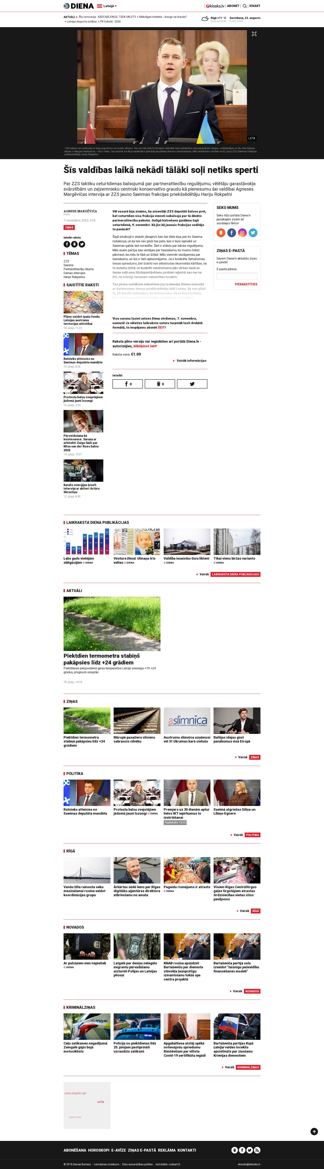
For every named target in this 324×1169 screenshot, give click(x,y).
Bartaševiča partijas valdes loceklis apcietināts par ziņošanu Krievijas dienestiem (233, 1049)
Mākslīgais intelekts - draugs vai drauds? (163, 16)
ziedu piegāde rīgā (75, 1093)
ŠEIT (161, 327)
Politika (74, 773)
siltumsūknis (96, 1120)
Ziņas (69, 227)
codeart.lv (174, 1164)
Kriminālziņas (80, 1007)
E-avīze (118, 1150)
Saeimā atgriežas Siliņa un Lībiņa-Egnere (235, 811)
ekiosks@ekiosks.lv (249, 1164)
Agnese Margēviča (80, 211)
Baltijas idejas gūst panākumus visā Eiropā (232, 739)
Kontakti (187, 1150)
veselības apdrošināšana (83, 1108)
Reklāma (167, 1150)
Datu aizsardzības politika (137, 1164)
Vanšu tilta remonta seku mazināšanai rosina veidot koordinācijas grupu (84, 891)
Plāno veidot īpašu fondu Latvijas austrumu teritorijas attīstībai (82, 320)
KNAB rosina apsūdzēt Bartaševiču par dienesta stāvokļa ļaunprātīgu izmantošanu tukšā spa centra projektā (183, 971)
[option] (162, 94)
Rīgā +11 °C (218, 18)
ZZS (66, 261)
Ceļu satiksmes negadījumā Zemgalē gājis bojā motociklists (85, 1047)
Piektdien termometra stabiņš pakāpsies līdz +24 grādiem (102, 659)
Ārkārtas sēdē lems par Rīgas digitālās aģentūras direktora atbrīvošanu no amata (137, 891)
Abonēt (233, 6)
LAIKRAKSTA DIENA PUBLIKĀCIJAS (97, 522)
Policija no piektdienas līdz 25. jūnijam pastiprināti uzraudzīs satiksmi (135, 1047)
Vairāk (204, 574)
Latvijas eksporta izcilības (82, 21)
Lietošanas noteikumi (106, 1164)
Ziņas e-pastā (142, 1150)
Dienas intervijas (74, 273)
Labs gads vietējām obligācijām (79, 560)
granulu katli (75, 1117)
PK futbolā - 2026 (110, 21)
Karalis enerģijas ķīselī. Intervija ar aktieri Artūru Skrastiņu (82, 488)
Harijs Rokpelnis (74, 277)
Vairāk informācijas (191, 360)
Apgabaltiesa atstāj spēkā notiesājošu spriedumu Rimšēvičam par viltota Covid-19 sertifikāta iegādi (185, 1049)
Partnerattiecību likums (79, 269)
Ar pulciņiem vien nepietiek (85, 965)
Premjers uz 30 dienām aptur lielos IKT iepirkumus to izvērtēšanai (187, 813)
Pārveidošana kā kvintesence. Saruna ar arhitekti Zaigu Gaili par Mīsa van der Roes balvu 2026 (81, 443)
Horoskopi (99, 1150)
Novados (75, 927)
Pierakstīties (246, 284)
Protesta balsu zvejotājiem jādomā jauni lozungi (83, 399)
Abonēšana (75, 1150)
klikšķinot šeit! (145, 346)
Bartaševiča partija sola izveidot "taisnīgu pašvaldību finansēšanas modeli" (236, 967)
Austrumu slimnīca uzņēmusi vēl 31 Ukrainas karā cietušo (187, 739)
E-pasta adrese (227, 269)
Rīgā (70, 851)
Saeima (68, 265)
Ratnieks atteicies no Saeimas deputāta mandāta (83, 360)
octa (100, 1102)
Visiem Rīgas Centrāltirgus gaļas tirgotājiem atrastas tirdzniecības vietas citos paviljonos (235, 893)
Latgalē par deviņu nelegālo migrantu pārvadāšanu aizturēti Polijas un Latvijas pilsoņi (135, 969)
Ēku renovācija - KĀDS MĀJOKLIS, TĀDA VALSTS (107, 16)
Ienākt (254, 6)
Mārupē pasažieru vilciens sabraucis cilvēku (134, 739)
